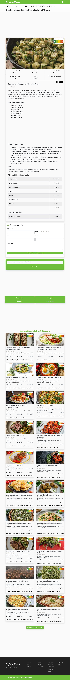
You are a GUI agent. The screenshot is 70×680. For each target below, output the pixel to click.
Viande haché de (59, 477)
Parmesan (59, 591)
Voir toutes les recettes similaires (35, 627)
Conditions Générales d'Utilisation (51, 664)
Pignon (13, 533)
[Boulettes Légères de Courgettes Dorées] (50, 487)
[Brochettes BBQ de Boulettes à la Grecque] (20, 573)
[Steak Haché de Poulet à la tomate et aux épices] (20, 487)
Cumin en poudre (55, 388)
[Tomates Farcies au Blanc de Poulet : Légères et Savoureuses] (50, 427)
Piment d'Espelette (33, 505)
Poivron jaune (46, 416)
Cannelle (8, 591)
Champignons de (20, 359)
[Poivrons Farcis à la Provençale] (20, 457)
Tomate (51, 447)
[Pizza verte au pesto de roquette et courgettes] (20, 515)
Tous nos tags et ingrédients (40, 664)
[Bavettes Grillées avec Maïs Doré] (20, 427)
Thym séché (30, 475)
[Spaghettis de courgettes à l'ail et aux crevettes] (50, 515)
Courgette (14, 359)
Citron (18, 388)
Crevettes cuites (63, 533)
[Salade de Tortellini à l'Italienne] (50, 397)
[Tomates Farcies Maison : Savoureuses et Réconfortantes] (50, 457)
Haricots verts (33, 561)
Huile (60, 563)
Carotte (17, 417)
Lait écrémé (32, 619)
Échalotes (26, 445)
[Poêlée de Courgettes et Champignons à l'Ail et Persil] (50, 543)
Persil (53, 359)
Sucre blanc (23, 533)
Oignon (38, 359)
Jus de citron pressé (55, 533)
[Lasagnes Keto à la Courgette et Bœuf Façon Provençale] (50, 601)
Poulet (24, 417)
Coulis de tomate (28, 359)
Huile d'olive (8, 359)
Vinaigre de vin (56, 416)
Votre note (37, 231)
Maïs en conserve (32, 445)
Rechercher (35, 267)
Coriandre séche (63, 388)
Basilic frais (54, 591)
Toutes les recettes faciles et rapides (20, 6)
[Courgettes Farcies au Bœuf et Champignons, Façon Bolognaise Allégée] (20, 339)
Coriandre (8, 445)
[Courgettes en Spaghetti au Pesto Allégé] (50, 573)
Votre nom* (10, 229)
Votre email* (10, 236)
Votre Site (37, 236)
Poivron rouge (24, 475)
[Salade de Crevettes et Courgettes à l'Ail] (20, 369)
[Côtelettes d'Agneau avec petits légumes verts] (20, 543)
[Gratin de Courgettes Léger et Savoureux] (20, 601)
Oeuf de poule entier (20, 505)
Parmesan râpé (58, 359)
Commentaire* (11, 243)
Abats (50, 416)
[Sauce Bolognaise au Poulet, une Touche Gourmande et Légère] (20, 397)
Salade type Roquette (24, 388)
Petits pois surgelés (25, 561)
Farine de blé (29, 533)
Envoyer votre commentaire (35, 253)
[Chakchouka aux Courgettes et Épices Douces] (50, 369)
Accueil (7, 6)
